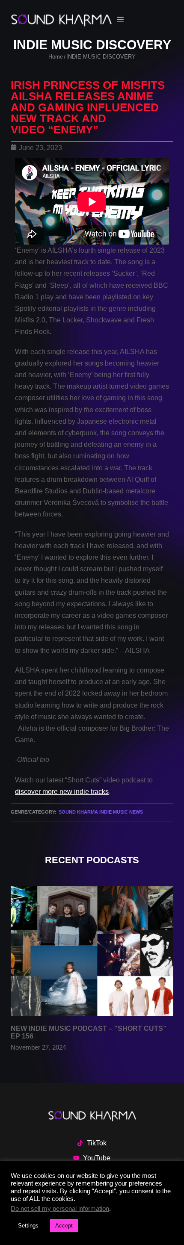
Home (55, 56)
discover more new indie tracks (62, 791)
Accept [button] (64, 1225)
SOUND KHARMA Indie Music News (101, 811)
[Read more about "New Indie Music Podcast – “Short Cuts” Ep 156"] (92, 951)
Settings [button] (28, 1225)
